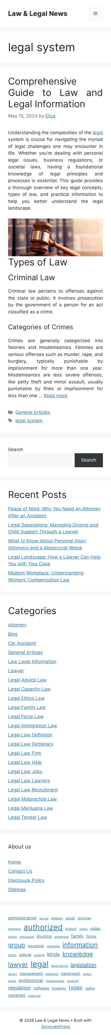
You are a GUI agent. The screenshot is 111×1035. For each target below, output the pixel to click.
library (12, 974)
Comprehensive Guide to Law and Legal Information (55, 92)
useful (90, 988)
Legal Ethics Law (26, 698)
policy (87, 974)
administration (22, 917)
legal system (29, 420)
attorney (84, 918)
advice (43, 918)
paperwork (70, 973)
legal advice (59, 966)
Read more (55, 395)
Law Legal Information (32, 661)
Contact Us (20, 871)
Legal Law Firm (24, 753)
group (16, 945)
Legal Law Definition (30, 735)
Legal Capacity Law (29, 689)
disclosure (27, 937)
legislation (83, 965)
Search (15, 449)
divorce (44, 936)
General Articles (32, 412)
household (36, 946)
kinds (53, 954)
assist (70, 918)
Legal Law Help (25, 762)
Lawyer (16, 670)
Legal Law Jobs (25, 771)
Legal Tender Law (27, 817)
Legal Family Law (27, 707)
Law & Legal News (37, 13)
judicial (25, 954)
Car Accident (22, 643)
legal (98, 132)
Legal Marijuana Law (30, 808)
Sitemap (17, 889)
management (31, 973)
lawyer (18, 964)
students (59, 988)
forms (91, 936)
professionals (55, 981)
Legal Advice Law (27, 680)
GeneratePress (55, 1026)
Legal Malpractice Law (32, 799)
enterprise (61, 937)
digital (12, 937)
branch (71, 929)
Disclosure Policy (26, 880)
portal (12, 981)
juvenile (39, 955)
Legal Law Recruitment (33, 789)
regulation (19, 988)
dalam (83, 929)
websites (34, 996)
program (73, 981)
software (41, 988)
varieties (16, 995)
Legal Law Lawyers (29, 780)
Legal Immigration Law (32, 725)
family (77, 936)
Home (14, 862)
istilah (12, 955)
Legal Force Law (26, 716)
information (80, 945)
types (75, 987)
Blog (13, 634)
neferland (52, 974)
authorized (43, 927)
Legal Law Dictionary (30, 744)
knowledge (78, 953)
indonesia (53, 946)
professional (31, 980)
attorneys (14, 929)
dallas (95, 928)
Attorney (17, 625)
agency (57, 918)
